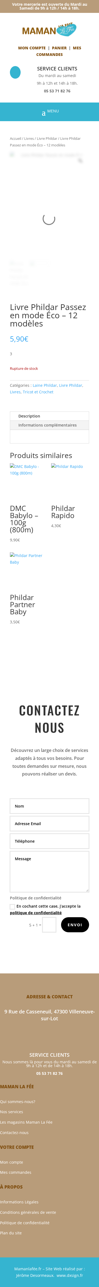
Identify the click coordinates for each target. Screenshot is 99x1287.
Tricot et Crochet (38, 391)
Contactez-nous (14, 1132)
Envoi (75, 924)
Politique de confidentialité (25, 1222)
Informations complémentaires (47, 425)
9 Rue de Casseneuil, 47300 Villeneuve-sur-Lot (49, 1015)
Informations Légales (19, 1201)
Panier (59, 47)
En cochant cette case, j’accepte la (45, 909)
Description (29, 416)
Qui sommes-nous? (17, 1101)
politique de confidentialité (36, 912)
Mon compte (32, 47)
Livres (29, 138)
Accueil (15, 138)
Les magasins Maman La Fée (26, 1122)
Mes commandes (15, 1172)
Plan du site (11, 1232)
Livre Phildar (47, 138)
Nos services (11, 1111)
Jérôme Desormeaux (34, 1275)
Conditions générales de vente (28, 1212)
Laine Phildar (45, 385)
